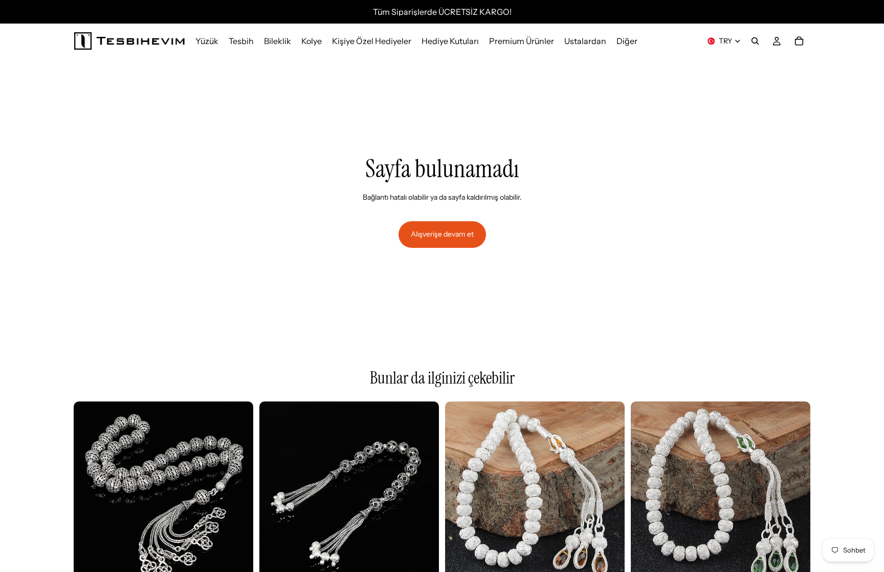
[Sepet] (799, 41)
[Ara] (755, 41)
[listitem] (627, 41)
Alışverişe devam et (442, 234)
